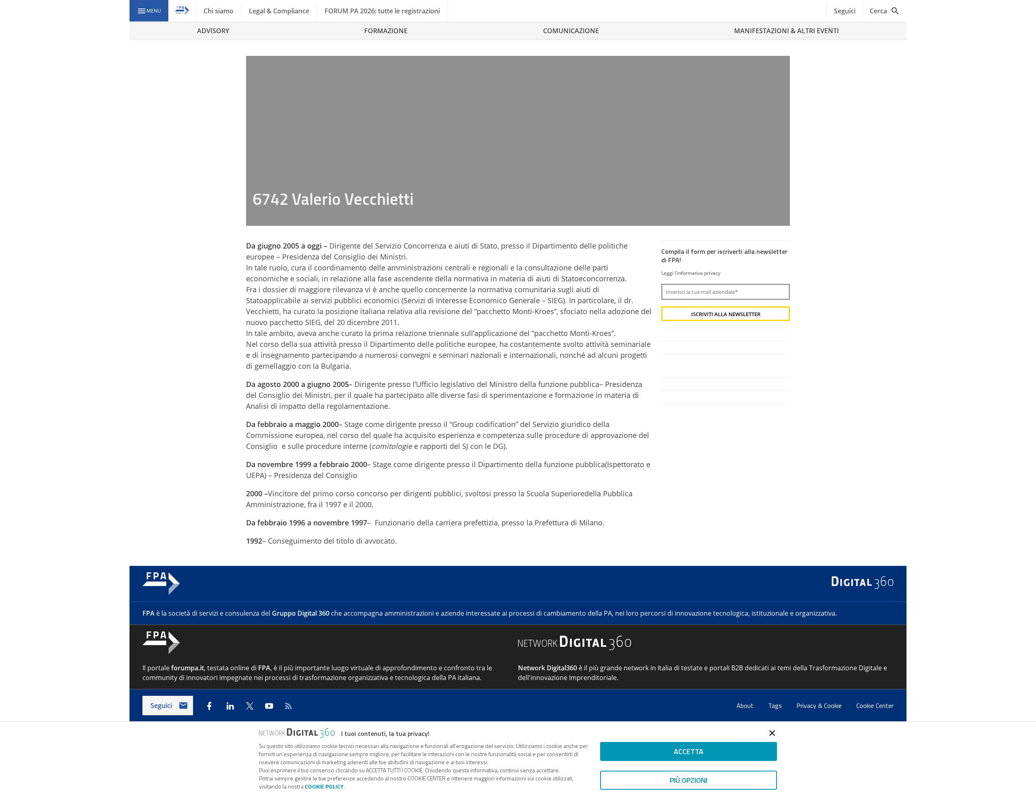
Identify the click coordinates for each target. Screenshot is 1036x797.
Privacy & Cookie (819, 705)
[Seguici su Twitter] (250, 706)
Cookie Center (875, 705)
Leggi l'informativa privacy (690, 273)
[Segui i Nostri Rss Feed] (288, 706)
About (746, 705)
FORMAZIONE (386, 30)
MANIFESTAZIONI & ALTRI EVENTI (786, 30)
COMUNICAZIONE (571, 30)
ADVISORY (213, 30)
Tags (775, 705)
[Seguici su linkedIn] (230, 706)
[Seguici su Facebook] (209, 706)
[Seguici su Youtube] (269, 706)
